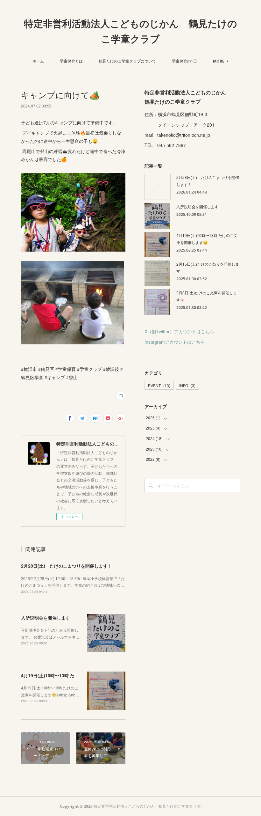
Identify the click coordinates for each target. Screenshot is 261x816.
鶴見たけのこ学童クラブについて (127, 60)
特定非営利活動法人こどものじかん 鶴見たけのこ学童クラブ (130, 31)
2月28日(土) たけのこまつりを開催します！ (66, 565)
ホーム (38, 60)
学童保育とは (71, 60)
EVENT (159, 385)
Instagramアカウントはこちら (175, 342)
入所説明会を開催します (45, 617)
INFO (187, 385)
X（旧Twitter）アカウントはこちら (179, 331)
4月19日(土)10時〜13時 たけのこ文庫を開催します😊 (75, 675)
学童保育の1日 (184, 60)
